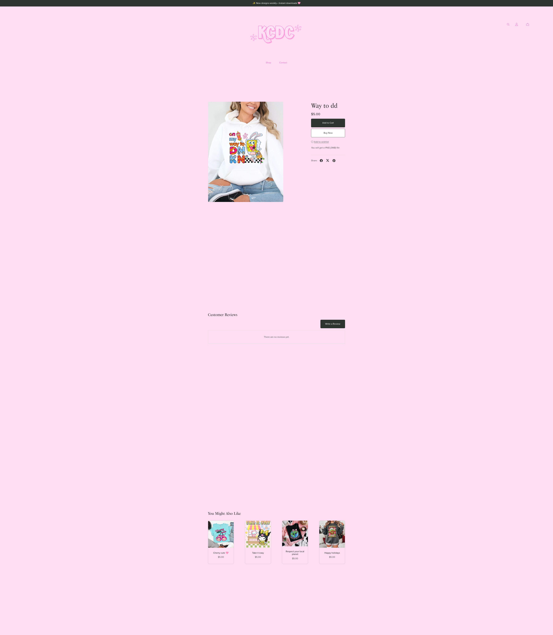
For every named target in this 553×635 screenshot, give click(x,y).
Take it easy (258, 552)
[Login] (516, 24)
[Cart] (528, 24)
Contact (283, 62)
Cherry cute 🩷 (221, 552)
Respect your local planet (295, 553)
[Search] (508, 24)
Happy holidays (332, 552)
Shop (268, 62)
